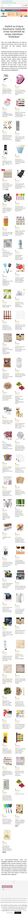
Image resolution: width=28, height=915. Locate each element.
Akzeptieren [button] (17, 912)
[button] (10, 6)
